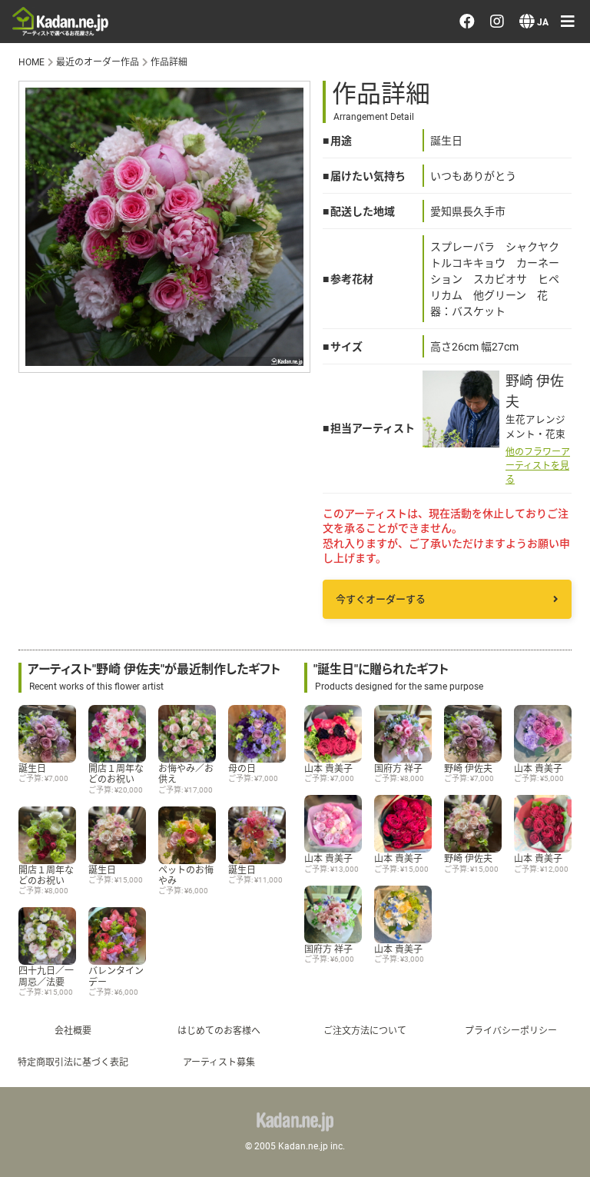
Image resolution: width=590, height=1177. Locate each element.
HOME (31, 61)
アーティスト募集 (219, 1062)
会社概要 (73, 1030)
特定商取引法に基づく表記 (73, 1062)
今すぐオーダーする (381, 599)
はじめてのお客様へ (218, 1030)
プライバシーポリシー (511, 1030)
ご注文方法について (364, 1030)
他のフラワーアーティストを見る (537, 465)
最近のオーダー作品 (97, 61)
